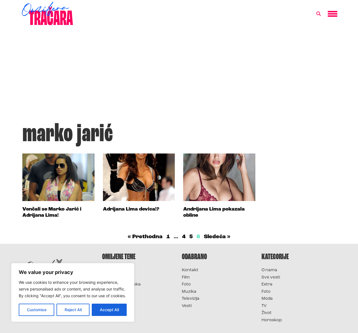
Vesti (187, 306)
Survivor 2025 (116, 277)
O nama (269, 270)
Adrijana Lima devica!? (131, 209)
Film (186, 277)
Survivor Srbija (117, 292)
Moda (267, 299)
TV (264, 306)
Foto (186, 284)
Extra (267, 284)
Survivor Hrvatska (121, 284)
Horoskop (272, 320)
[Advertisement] (179, 76)
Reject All (73, 309)
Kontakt (190, 270)
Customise (36, 309)
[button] (318, 14)
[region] (72, 292)
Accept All (109, 309)
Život (267, 313)
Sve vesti (271, 277)
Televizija (190, 299)
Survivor (111, 270)
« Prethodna (145, 237)
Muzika (189, 292)
